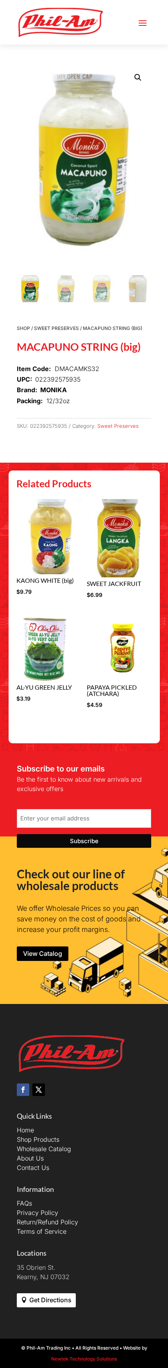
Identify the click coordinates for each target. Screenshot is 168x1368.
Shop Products (38, 1139)
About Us (30, 1158)
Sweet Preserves (56, 328)
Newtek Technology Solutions (84, 1359)
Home (25, 1130)
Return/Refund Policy (47, 1222)
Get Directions (50, 1300)
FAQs (24, 1203)
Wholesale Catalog (44, 1149)
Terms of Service (41, 1231)
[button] (138, 77)
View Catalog (42, 953)
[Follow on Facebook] (23, 1089)
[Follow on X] (38, 1089)
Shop (23, 328)
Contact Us (33, 1168)
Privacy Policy (37, 1213)
